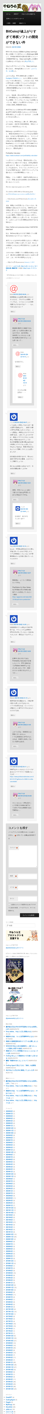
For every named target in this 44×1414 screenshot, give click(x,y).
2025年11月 (10, 1130)
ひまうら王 (9, 1412)
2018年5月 (9, 1302)
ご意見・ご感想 (11, 23)
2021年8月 (9, 1217)
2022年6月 (9, 1196)
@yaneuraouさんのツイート (15, 948)
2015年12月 (10, 1365)
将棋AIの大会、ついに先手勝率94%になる (20, 1036)
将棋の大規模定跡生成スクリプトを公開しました (22, 1041)
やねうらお (26, 268)
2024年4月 (9, 1164)
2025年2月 (9, 1147)
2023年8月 (9, 1179)
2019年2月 (9, 1280)
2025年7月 (9, 1140)
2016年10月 (10, 1340)
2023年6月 (9, 1183)
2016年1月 (9, 1362)
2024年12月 (10, 1152)
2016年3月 (9, 1357)
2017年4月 (9, 1328)
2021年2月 (9, 1229)
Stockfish (9, 1407)
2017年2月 (9, 1331)
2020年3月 (9, 1253)
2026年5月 (9, 1118)
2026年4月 (9, 1121)
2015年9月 (9, 1372)
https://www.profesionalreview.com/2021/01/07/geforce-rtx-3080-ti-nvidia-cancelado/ (22, 778)
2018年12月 (10, 1285)
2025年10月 (10, 1133)
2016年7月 (9, 1348)
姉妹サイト (22, 23)
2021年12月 (10, 1208)
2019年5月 (9, 1273)
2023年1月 (9, 1191)
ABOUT (16, 14)
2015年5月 (9, 1377)
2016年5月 (9, 1352)
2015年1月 (9, 1386)
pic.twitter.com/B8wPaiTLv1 (26, 194)
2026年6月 (9, 1116)
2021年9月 (9, 1215)
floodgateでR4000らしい (14, 78)
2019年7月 (9, 1268)
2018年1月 (9, 1307)
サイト (12, 898)
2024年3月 (9, 1167)
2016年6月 (9, 1350)
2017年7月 (9, 1321)
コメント (14, 847)
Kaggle (8, 1402)
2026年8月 (9, 1111)
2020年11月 (10, 1237)
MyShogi (9, 1404)
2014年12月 (10, 1389)
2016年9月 (9, 1343)
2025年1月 (9, 1150)
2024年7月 (9, 1157)
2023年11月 (10, 1176)
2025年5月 (9, 1145)
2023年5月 (9, 1186)
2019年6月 (9, 1270)
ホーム (8, 14)
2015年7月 (9, 1374)
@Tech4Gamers (13, 194)
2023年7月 (9, 1181)
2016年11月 (10, 1338)
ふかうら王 (16, 266)
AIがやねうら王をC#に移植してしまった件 (20, 1070)
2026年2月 (9, 1123)
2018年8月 (9, 1295)
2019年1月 (9, 1283)
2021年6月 (9, 1220)
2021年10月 (10, 1212)
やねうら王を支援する (28, 14)
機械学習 (14, 268)
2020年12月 (10, 1234)
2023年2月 (9, 1188)
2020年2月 (9, 1256)
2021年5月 (9, 1222)
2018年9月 (9, 1292)
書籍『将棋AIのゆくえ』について (17, 1060)
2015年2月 (9, 1384)
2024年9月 (9, 1154)
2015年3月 (9, 1382)
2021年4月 (9, 1225)
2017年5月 (9, 1326)
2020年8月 (9, 1241)
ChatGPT (9, 1397)
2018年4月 (9, 1304)
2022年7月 (9, 1193)
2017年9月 (9, 1316)
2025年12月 (10, 1128)
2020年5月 (9, 1249)
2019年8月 (9, 1266)
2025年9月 (9, 1135)
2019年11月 (10, 1263)
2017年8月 (9, 1319)
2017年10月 (10, 1314)
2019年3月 (9, 1278)
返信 (13, 311)
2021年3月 (9, 1227)
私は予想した (29, 61)
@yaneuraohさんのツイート (15, 1018)
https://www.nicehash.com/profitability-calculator (21, 155)
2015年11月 (10, 1367)
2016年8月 (9, 1345)
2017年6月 (9, 1324)
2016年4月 (9, 1355)
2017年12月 (10, 1309)
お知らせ (9, 1409)
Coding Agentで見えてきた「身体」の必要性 (21, 1065)
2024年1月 (9, 1171)
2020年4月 (9, 1251)
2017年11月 (10, 1311)
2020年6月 (9, 1246)
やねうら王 (24, 266)
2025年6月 (9, 1142)
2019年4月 (9, 1275)
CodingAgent (10, 1400)
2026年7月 (9, 1113)
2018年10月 (10, 1290)
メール (13, 887)
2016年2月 (9, 1360)
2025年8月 (9, 1138)
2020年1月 (9, 1258)
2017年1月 (9, 1333)
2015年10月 (10, 1369)
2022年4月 (9, 1200)
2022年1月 (9, 1205)
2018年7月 (9, 1297)
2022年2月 (9, 1203)
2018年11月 (10, 1287)
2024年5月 (9, 1162)
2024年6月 (9, 1159)
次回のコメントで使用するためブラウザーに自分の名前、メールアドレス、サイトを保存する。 (22, 907)
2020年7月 (9, 1244)
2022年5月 (9, 1198)
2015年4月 (9, 1379)
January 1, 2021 (29, 262)
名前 (13, 876)
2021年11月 (10, 1210)
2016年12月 (10, 1336)
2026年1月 (9, 1125)
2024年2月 (9, 1169)
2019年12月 (10, 1261)
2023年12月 (10, 1174)
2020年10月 (10, 1239)
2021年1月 (9, 1232)
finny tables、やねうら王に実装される (19, 1031)
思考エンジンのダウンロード (15, 18)
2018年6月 (9, 1299)
